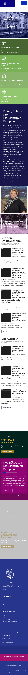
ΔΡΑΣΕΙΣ (19, 257)
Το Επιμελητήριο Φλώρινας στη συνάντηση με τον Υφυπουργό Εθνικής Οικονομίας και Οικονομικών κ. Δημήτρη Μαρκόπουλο (13, 274)
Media (4, 604)
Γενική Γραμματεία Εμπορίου (12, 81)
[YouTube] (7, 8)
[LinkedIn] (10, 8)
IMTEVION (24, 672)
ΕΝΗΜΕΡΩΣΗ (23, 256)
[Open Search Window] (25, 8)
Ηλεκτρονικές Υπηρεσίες (10, 47)
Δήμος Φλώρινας (6, 619)
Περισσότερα (20, 285)
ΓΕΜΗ (4, 615)
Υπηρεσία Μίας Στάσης (10, 96)
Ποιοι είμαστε (5, 600)
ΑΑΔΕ (4, 617)
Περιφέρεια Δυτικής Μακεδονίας (10, 621)
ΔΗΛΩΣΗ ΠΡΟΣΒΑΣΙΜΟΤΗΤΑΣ (14, 664)
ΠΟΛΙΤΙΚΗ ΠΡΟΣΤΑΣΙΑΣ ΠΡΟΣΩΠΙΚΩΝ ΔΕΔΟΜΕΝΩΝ (16, 665)
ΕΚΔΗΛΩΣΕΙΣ (23, 257)
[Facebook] (2, 8)
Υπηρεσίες (5, 602)
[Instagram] (5, 8)
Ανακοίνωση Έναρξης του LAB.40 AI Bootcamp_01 (19, 391)
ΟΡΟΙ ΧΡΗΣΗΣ (5, 664)
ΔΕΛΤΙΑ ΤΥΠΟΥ (14, 257)
